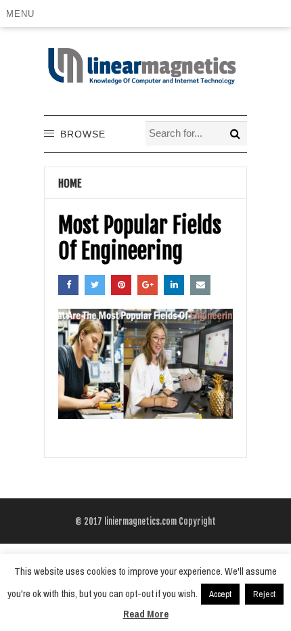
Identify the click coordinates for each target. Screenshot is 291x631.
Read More (146, 614)
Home (70, 183)
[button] (22, 13)
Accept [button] (220, 594)
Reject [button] (264, 594)
